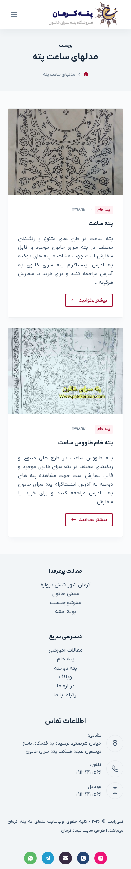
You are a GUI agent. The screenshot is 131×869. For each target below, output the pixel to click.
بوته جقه (65, 611)
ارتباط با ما (65, 694)
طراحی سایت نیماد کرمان (83, 830)
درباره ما (66, 686)
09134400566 (88, 772)
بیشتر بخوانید (91, 302)
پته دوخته (65, 668)
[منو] (14, 14)
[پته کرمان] (85, 74)
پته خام (103, 209)
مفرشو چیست (65, 602)
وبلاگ (65, 677)
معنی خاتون (65, 593)
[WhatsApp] (30, 858)
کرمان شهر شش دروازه (65, 584)
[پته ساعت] (65, 152)
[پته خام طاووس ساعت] (65, 371)
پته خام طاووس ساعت (85, 443)
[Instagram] (100, 858)
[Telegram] (48, 858)
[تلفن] (83, 858)
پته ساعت (100, 223)
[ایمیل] (65, 858)
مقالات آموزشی (66, 650)
